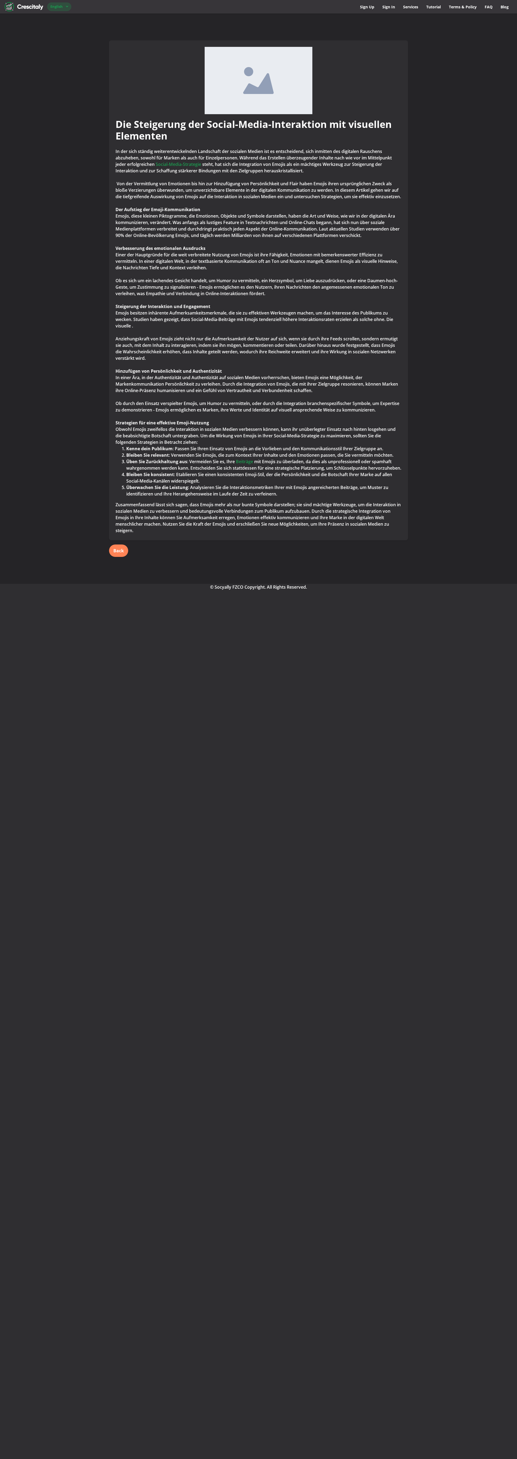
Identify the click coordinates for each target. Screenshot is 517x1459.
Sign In (388, 6)
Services (410, 6)
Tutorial (433, 6)
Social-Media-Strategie (178, 164)
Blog (505, 6)
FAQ (488, 6)
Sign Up (367, 6)
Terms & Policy (463, 6)
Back (118, 551)
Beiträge (244, 462)
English (56, 6)
